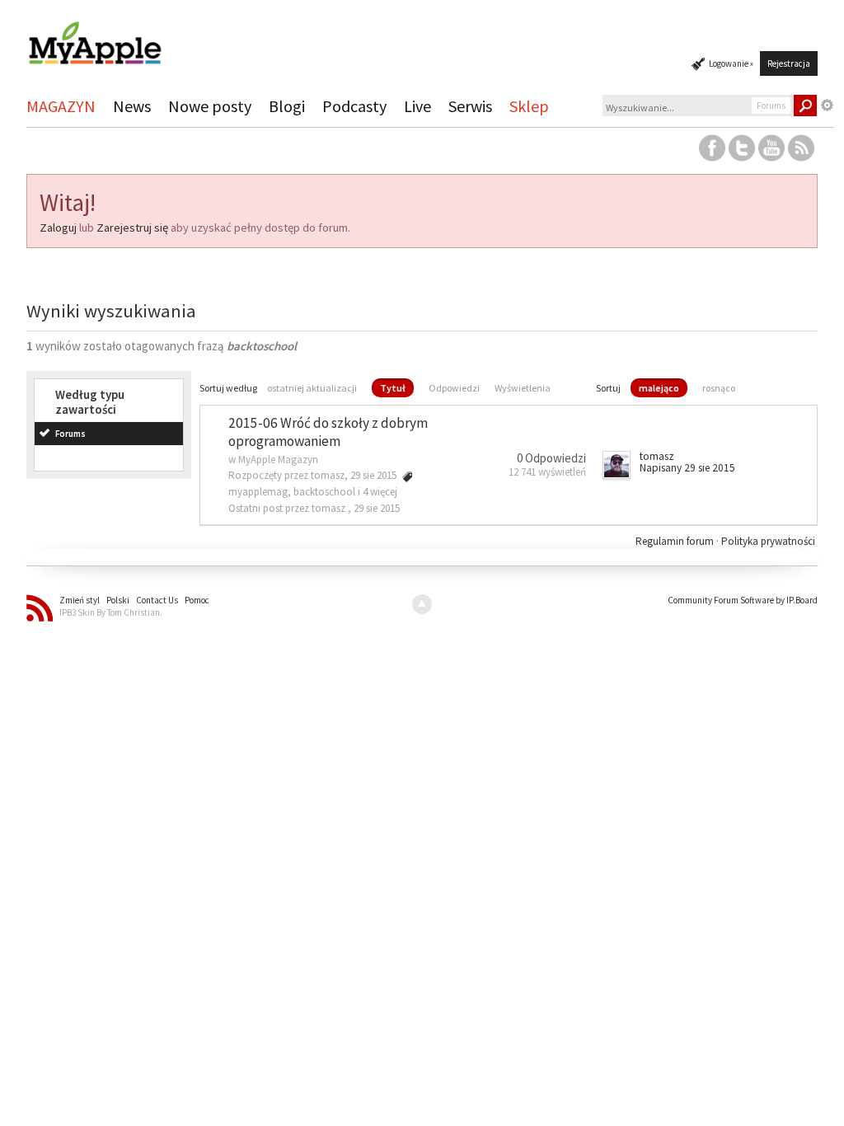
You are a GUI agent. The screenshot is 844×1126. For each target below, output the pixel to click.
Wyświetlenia (523, 388)
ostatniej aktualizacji (312, 388)
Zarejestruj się (132, 227)
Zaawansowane (827, 105)
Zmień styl (79, 600)
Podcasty (354, 106)
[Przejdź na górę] (422, 604)
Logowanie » (731, 63)
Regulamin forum (675, 541)
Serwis (470, 106)
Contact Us (157, 600)
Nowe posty (209, 106)
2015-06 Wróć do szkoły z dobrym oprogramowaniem (328, 432)
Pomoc (197, 600)
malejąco (659, 388)
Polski (117, 600)
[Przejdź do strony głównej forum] (94, 36)
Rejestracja (788, 63)
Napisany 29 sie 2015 (687, 468)
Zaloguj (58, 227)
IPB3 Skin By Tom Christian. (110, 612)
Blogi (287, 106)
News (132, 106)
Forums (70, 433)
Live (417, 106)
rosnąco (718, 388)
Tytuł (393, 388)
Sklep (529, 106)
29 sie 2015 (377, 508)
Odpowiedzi (454, 388)
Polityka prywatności (768, 541)
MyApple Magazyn (278, 460)
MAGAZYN (61, 106)
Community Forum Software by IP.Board (743, 600)
